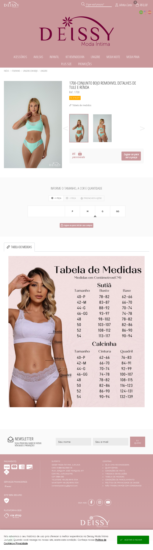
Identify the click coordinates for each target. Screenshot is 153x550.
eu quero (137, 441)
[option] (81, 128)
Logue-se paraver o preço (131, 156)
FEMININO (16, 70)
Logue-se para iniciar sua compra (77, 225)
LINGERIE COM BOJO (30, 70)
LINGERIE (43, 70)
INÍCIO (6, 70)
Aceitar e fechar (133, 540)
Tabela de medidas (21, 247)
